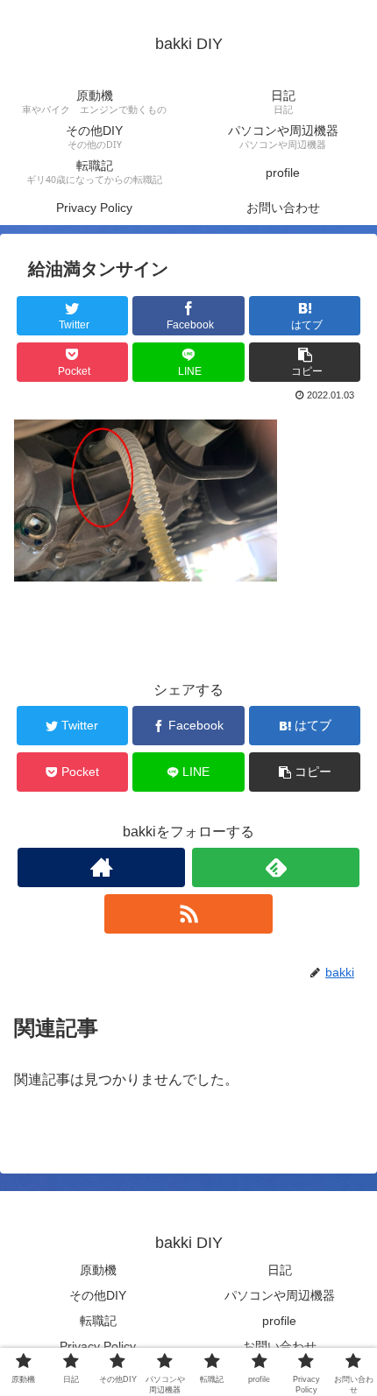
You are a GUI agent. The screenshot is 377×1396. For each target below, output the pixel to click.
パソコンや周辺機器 (279, 1295)
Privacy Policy (98, 1346)
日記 (279, 1270)
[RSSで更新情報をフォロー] (188, 914)
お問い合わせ (280, 1346)
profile (279, 1321)
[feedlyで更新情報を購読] (275, 867)
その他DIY (97, 1295)
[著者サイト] (101, 867)
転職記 (98, 1321)
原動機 (98, 1270)
